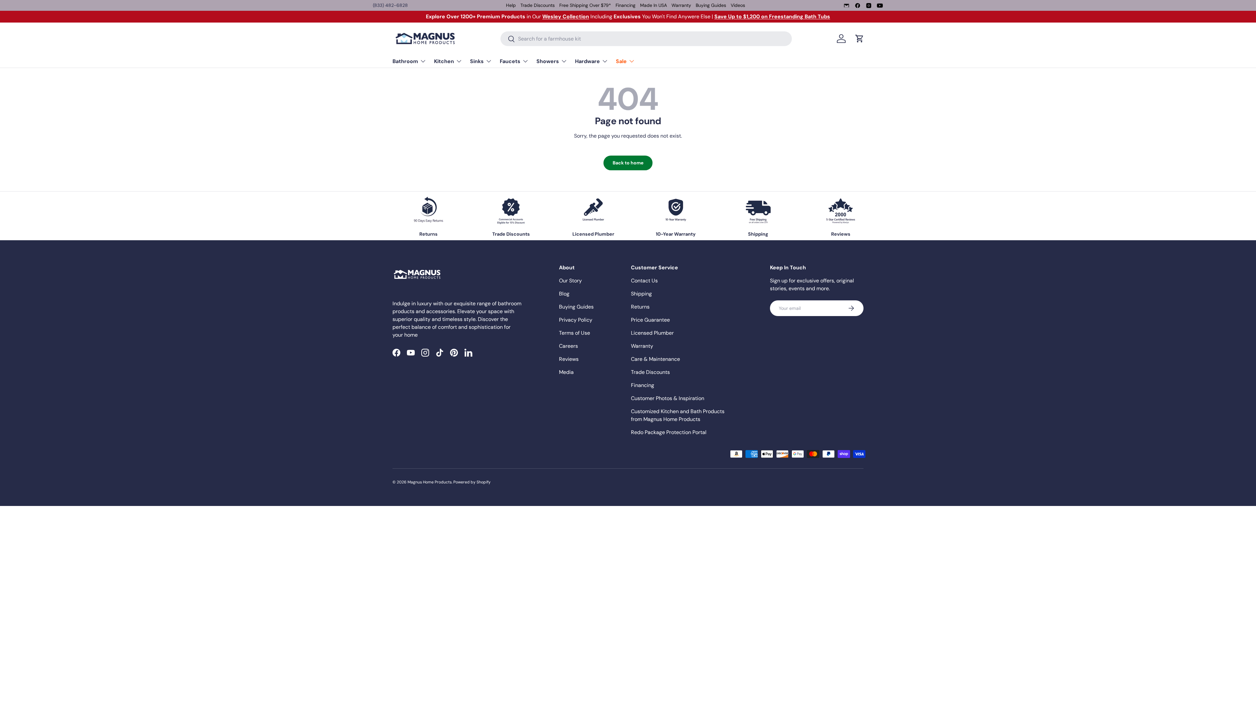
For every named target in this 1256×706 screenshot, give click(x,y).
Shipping (641, 293)
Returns (640, 306)
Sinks (477, 61)
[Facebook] (857, 5)
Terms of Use (574, 332)
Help (511, 5)
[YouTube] (880, 5)
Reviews (569, 359)
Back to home (628, 163)
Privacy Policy (575, 319)
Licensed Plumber (652, 332)
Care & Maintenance (655, 359)
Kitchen (444, 61)
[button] (859, 38)
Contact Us (644, 280)
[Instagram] (868, 5)
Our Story (570, 280)
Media (566, 372)
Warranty (681, 5)
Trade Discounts (537, 5)
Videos (738, 5)
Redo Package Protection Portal (668, 432)
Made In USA (653, 5)
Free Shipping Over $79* (585, 5)
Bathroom (405, 61)
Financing (626, 5)
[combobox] (646, 38)
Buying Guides (711, 5)
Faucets (510, 61)
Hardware (587, 61)
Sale (621, 61)
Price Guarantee (650, 319)
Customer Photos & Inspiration (667, 398)
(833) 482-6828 (390, 5)
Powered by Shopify (472, 482)
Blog (564, 293)
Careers (568, 346)
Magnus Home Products (430, 482)
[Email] (846, 5)
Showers (547, 61)
